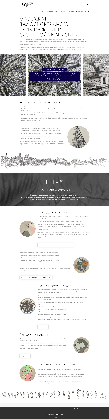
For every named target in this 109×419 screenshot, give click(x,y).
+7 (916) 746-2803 (70, 11)
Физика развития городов (54, 70)
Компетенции (50, 11)
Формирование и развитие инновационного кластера (55, 245)
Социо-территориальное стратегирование (54, 77)
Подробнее (43, 327)
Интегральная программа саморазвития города (36, 277)
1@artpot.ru (80, 11)
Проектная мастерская (60, 11)
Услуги (43, 11)
